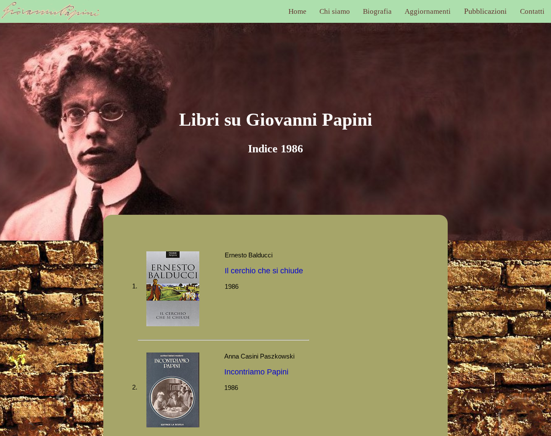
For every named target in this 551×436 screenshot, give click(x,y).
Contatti (532, 11)
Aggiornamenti (428, 11)
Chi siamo (334, 11)
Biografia (377, 11)
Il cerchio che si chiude (264, 270)
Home (297, 11)
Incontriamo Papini (256, 372)
